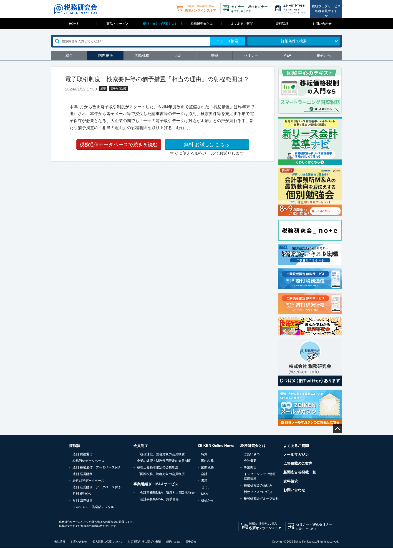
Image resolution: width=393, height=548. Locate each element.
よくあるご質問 (242, 23)
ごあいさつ (252, 454)
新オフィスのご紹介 (258, 492)
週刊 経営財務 (83, 474)
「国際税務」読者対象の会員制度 (161, 474)
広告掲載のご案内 (297, 463)
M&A (287, 55)
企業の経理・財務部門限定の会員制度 (164, 461)
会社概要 (250, 461)
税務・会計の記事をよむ (160, 23)
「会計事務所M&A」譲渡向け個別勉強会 (166, 492)
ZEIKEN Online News (216, 446)
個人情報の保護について (108, 541)
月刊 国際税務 (83, 500)
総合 (69, 55)
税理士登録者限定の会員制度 (157, 467)
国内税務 (105, 55)
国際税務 (142, 55)
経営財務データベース (88, 480)
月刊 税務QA (82, 493)
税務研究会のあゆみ (258, 485)
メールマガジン (296, 454)
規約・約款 (173, 541)
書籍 (214, 55)
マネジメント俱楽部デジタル (93, 507)
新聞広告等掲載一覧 (299, 472)
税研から (324, 55)
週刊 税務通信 (83, 454)
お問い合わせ (322, 23)
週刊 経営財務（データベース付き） (98, 487)
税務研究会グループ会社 (261, 498)
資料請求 (282, 23)
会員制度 (141, 446)
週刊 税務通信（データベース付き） (98, 467)
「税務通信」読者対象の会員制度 (161, 454)
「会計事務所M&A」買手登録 (158, 499)
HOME (73, 23)
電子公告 (190, 541)
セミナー (251, 55)
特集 (204, 454)
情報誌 (74, 446)
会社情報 (59, 541)
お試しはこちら (207, 144)
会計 (178, 55)
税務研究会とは (202, 23)
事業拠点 (250, 467)
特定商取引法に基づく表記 (144, 541)
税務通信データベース (88, 461)
